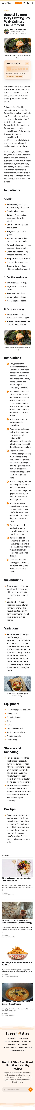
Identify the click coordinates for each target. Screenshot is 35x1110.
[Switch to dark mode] (28, 3)
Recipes (6, 11)
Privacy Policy (11, 1038)
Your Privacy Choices (11, 1041)
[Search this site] (24, 3)
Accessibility (22, 1044)
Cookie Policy (23, 1038)
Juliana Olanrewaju (7, 976)
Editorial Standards (9, 1047)
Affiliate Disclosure (25, 1047)
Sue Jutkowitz (20, 32)
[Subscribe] (30, 1089)
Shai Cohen (22, 29)
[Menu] (32, 3)
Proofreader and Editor (17, 1050)
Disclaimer (12, 1044)
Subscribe (18, 3)
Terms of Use (26, 1041)
